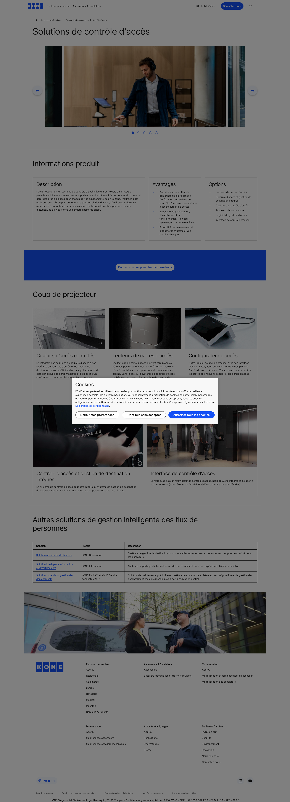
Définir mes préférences (97, 414)
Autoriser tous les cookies (191, 414)
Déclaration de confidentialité (92, 405)
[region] (145, 401)
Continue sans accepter (144, 414)
